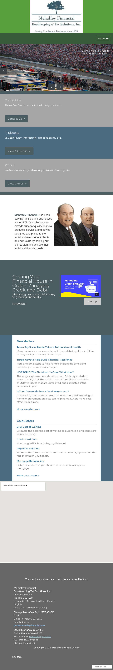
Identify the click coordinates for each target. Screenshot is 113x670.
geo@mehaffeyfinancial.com (29, 625)
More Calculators (28, 475)
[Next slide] (109, 71)
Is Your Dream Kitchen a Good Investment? (43, 391)
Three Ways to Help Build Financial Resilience (44, 359)
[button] (103, 38)
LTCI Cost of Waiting (29, 426)
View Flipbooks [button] (18, 151)
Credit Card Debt (27, 439)
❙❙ (60, 87)
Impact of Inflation (28, 448)
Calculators (25, 421)
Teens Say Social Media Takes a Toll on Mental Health (49, 347)
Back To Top (100, 667)
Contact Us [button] (15, 118)
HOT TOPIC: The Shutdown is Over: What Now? (45, 372)
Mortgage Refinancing (30, 461)
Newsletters (25, 341)
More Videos (19, 304)
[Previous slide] (3, 71)
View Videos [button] (16, 183)
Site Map (17, 657)
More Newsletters (28, 409)
